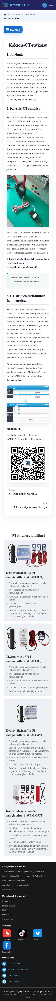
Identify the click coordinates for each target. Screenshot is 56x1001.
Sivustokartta (7, 919)
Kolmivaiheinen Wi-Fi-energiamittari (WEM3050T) (24, 813)
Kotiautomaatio (8, 889)
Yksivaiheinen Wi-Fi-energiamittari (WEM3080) (23, 658)
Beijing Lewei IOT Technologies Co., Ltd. (34, 991)
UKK (4, 910)
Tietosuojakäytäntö (37, 994)
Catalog (14, 30)
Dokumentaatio (8, 905)
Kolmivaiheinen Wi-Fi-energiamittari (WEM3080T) (24, 574)
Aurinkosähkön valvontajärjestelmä (17, 884)
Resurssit (6, 901)
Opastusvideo (7, 914)
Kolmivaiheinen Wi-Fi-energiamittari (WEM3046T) (24, 732)
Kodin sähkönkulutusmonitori (14, 880)
